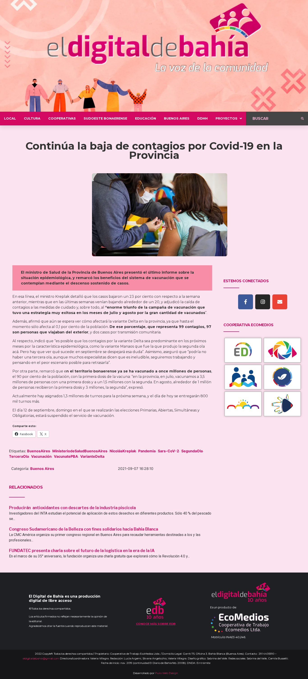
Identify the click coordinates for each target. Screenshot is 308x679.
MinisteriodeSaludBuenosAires (79, 451)
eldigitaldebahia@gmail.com (41, 658)
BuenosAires (38, 451)
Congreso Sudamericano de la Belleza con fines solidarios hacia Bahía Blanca (83, 529)
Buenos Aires (42, 468)
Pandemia (147, 451)
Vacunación (41, 456)
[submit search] (302, 118)
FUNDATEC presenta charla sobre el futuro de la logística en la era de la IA (82, 550)
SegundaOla (192, 451)
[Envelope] (279, 301)
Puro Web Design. (167, 673)
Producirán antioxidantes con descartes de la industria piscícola (73, 507)
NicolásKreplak (123, 451)
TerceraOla (19, 456)
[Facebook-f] (245, 301)
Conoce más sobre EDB (156, 624)
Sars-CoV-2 (168, 451)
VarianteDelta (92, 456)
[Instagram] (262, 301)
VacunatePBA (66, 456)
